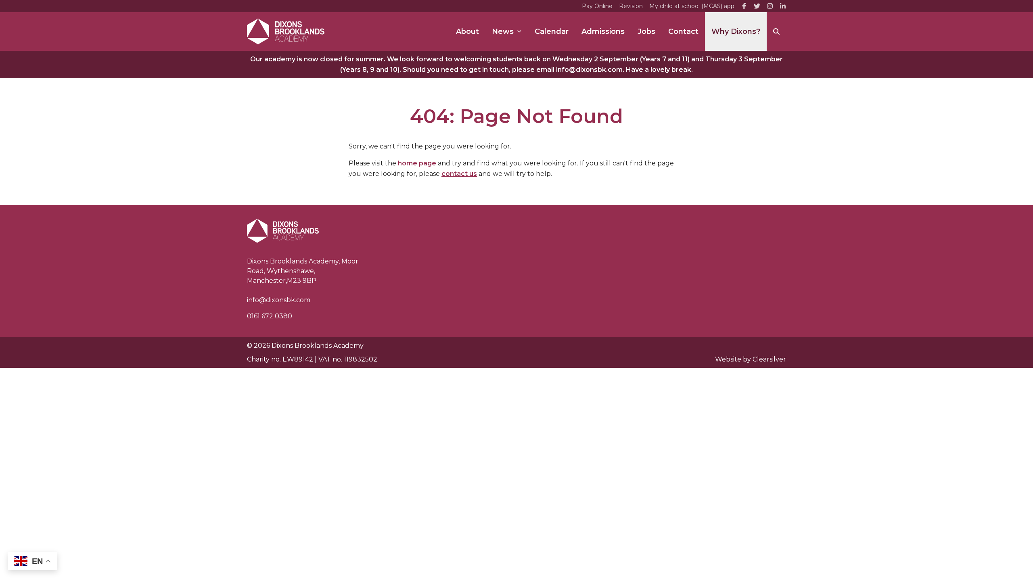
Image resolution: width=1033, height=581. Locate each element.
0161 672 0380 (269, 316)
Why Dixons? (735, 31)
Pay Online (597, 6)
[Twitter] (757, 6)
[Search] (776, 31)
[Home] (285, 31)
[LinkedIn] (783, 6)
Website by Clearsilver (750, 359)
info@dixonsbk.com (278, 300)
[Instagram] (770, 6)
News (503, 31)
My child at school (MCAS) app (691, 6)
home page (417, 163)
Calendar (552, 31)
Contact (683, 31)
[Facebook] (744, 6)
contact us (459, 174)
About (467, 31)
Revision (631, 6)
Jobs (646, 31)
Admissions (603, 31)
